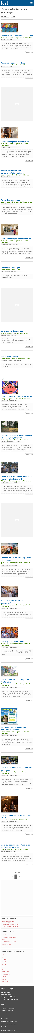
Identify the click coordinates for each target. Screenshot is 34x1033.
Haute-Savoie (6, 981)
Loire (3, 969)
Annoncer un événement (8, 1008)
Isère (3, 967)
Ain (3, 954)
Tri (13, 16)
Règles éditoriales (6, 994)
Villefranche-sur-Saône (9, 942)
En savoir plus (29, 52)
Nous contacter (5, 1013)
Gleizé (3, 939)
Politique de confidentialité (8, 997)
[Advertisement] (17, 104)
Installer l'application (8, 922)
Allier (3, 957)
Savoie (4, 979)
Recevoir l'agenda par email (10, 924)
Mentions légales (5, 992)
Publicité (3, 1026)
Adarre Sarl (7, 1030)
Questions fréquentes (7, 1010)
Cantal (4, 962)
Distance (5, 16)
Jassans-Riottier (6, 944)
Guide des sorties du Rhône (10, 926)
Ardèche (4, 959)
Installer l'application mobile (9, 1024)
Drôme (4, 964)
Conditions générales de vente (9, 999)
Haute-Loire (5, 972)
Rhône (4, 976)
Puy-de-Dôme (6, 974)
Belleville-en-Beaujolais (9, 937)
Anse (3, 946)
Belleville (4, 935)
